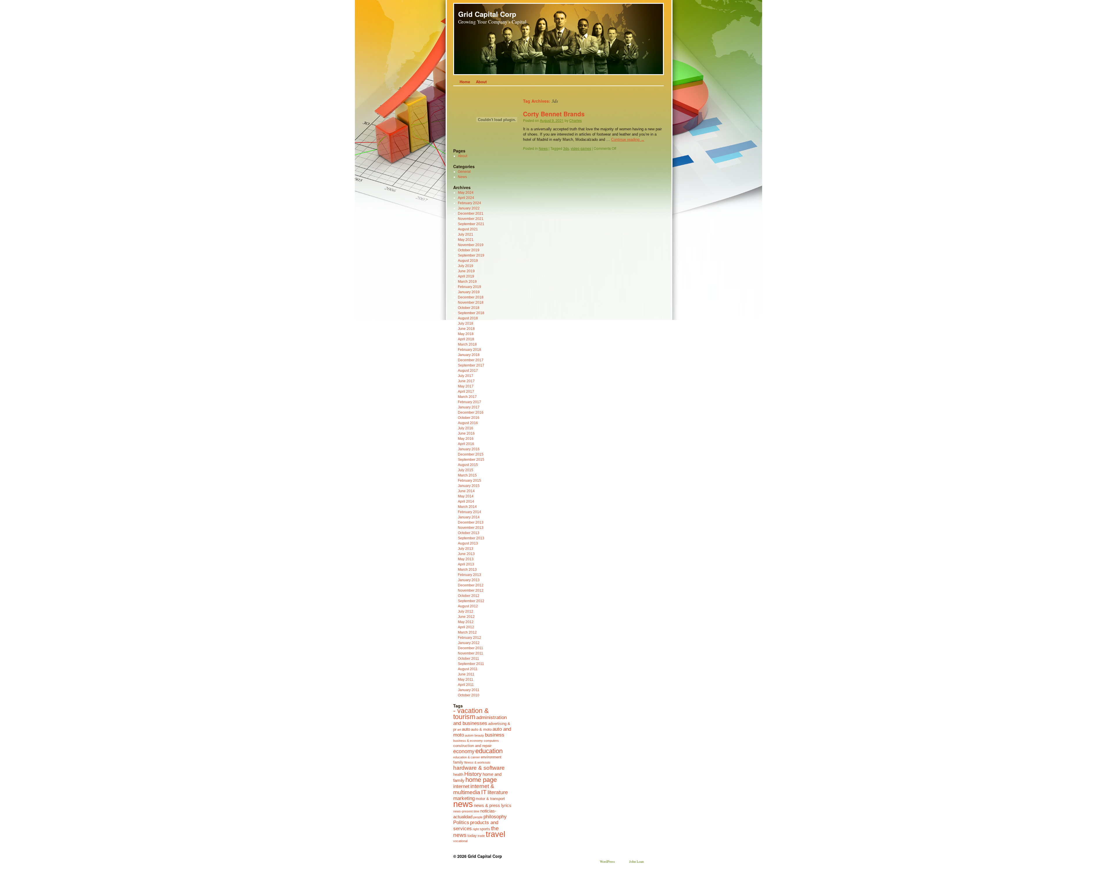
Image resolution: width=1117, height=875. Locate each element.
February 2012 (469, 638)
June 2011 (466, 674)
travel (495, 834)
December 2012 (470, 585)
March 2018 (467, 344)
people (478, 817)
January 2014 (469, 517)
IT (484, 792)
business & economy (468, 740)
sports (485, 829)
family (458, 762)
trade (481, 835)
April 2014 (466, 501)
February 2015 (469, 481)
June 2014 (466, 491)
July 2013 (465, 549)
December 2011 (470, 648)
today (472, 835)
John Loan (636, 861)
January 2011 (468, 690)
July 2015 (465, 470)
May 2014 (466, 496)
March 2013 (467, 570)
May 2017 (466, 386)
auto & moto (481, 729)
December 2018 (470, 297)
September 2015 (471, 460)
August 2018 (468, 318)
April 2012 (466, 627)
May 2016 (466, 439)
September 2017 (471, 365)
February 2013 (469, 575)
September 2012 (471, 601)
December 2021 (470, 213)
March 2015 (467, 475)
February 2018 (469, 350)
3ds (566, 148)
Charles (575, 120)
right (476, 829)
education (489, 751)
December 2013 (470, 522)
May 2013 (466, 559)
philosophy (495, 816)
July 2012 (465, 611)
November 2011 (470, 653)
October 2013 (468, 533)
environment (491, 757)
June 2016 (466, 433)
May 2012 (466, 622)
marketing (464, 798)
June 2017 (466, 381)
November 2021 (470, 219)
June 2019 (466, 271)
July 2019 (465, 266)
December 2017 (470, 360)
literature (498, 792)
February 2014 (469, 512)
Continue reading (627, 139)
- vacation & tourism (471, 714)
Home (465, 81)
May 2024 (466, 193)
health (458, 774)
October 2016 (468, 418)
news (463, 804)
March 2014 (467, 507)
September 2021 (471, 224)
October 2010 (468, 695)
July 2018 (465, 323)
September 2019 (471, 255)
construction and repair (472, 746)
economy (463, 751)
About (481, 81)
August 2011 (468, 669)
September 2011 (471, 664)
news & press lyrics (492, 805)
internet (461, 786)
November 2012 (470, 590)
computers (491, 740)
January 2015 (469, 486)
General (464, 172)
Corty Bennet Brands (554, 113)
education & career (466, 757)
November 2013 (470, 528)
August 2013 (468, 543)
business (494, 734)
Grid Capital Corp (487, 14)
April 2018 (466, 339)
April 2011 (466, 685)
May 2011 (465, 679)
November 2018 (470, 302)
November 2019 (470, 245)
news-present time (466, 811)
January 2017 (469, 407)
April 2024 (466, 198)
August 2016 (468, 423)
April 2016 (466, 444)
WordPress (607, 861)
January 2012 (469, 643)
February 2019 (469, 287)
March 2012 (467, 632)
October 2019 (468, 250)
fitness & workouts (477, 762)
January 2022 (469, 208)
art (459, 729)
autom (469, 735)
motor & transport (490, 798)
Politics (461, 822)
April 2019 (466, 276)
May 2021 (466, 240)
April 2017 (466, 392)
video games (581, 148)
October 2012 (468, 596)
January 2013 (469, 580)
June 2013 (466, 554)
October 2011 (468, 659)
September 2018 (471, 313)
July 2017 (465, 376)
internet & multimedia (473, 789)
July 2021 (465, 234)
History (473, 774)
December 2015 (470, 454)
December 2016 (470, 412)
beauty (479, 735)
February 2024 (469, 203)
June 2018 (466, 329)
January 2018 (469, 355)
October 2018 (468, 308)
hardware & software (479, 767)
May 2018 (466, 334)
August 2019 (468, 261)
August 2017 (468, 371)
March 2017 (467, 397)
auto (466, 729)
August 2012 (468, 606)
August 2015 (468, 465)
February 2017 (469, 402)
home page (481, 779)
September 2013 (471, 538)
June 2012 (466, 617)
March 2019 (467, 282)
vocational (460, 841)
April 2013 (466, 564)
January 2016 (469, 449)
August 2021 (468, 229)
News (543, 148)
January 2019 (469, 292)
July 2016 (465, 428)
